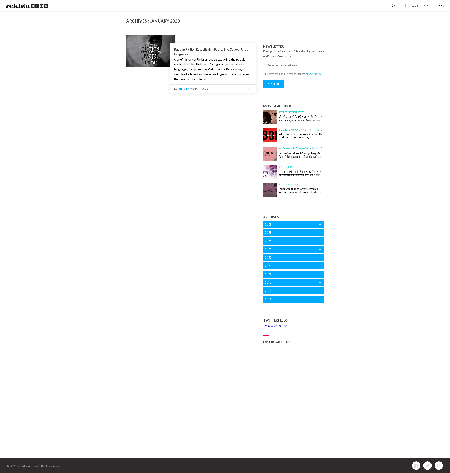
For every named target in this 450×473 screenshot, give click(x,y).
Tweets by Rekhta (275, 326)
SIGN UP (274, 84)
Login (415, 5)
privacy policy (313, 73)
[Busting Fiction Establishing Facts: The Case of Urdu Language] (150, 51)
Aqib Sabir (183, 88)
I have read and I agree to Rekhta (294, 73)
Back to (433, 5)
